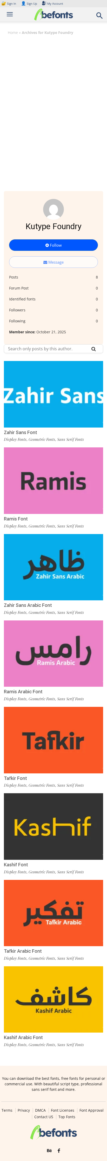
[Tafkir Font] (53, 740)
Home (13, 32)
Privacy (24, 1110)
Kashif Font (16, 864)
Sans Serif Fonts (70, 439)
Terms (7, 1110)
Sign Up (29, 3)
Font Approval (91, 1110)
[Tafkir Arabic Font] (53, 913)
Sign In (9, 3)
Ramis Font (16, 519)
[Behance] (49, 1151)
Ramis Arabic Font (23, 691)
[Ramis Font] (53, 480)
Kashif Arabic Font (23, 1037)
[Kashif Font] (53, 826)
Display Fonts (15, 439)
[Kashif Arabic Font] (53, 999)
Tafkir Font (15, 778)
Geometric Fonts (42, 439)
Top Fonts (66, 1117)
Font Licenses (62, 1110)
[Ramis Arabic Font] (53, 653)
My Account (55, 3)
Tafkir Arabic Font (23, 951)
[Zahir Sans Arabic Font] (53, 567)
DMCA (40, 1110)
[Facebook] (59, 1151)
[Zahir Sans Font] (53, 394)
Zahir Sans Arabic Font (28, 605)
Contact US (43, 1117)
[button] (99, 17)
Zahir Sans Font (20, 432)
